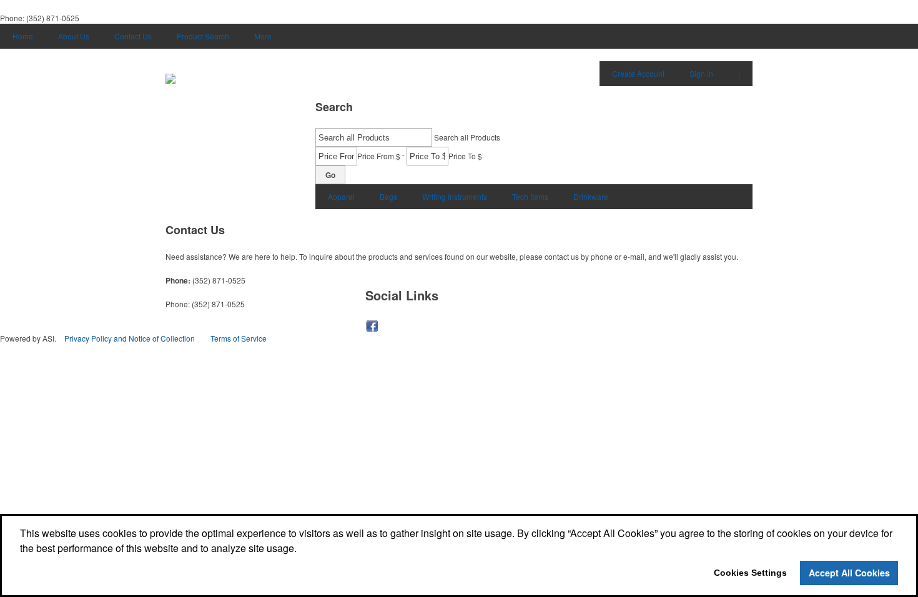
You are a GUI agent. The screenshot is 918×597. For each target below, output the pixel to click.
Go (330, 174)
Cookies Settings (750, 573)
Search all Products (467, 137)
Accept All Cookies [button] (849, 572)
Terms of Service (238, 338)
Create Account (638, 73)
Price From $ (378, 155)
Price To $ (465, 155)
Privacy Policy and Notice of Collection (129, 338)
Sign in (701, 73)
